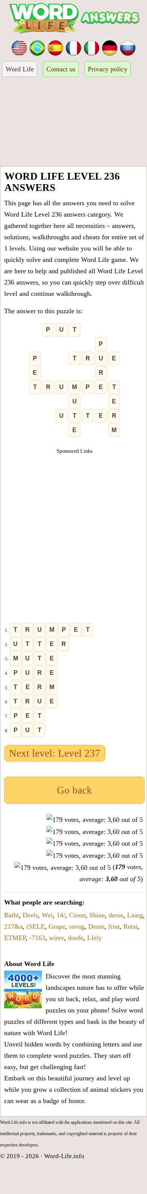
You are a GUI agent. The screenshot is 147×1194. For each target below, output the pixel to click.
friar (113, 926)
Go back (74, 790)
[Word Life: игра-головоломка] (128, 47)
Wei (47, 915)
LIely (94, 938)
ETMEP (15, 938)
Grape (57, 926)
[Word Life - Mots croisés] (73, 47)
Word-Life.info (64, 1156)
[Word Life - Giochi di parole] (92, 47)
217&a (13, 926)
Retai (130, 926)
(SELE (35, 926)
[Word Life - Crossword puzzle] (19, 47)
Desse (96, 926)
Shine (97, 915)
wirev (56, 938)
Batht (11, 915)
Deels (30, 915)
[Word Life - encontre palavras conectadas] (37, 47)
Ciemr (77, 915)
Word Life (20, 69)
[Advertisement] (73, 122)
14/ (61, 915)
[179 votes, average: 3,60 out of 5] (94, 819)
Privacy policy (107, 69)
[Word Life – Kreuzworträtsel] (110, 47)
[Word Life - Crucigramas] (55, 47)
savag (76, 926)
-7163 (37, 938)
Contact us (60, 69)
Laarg (135, 915)
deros (116, 915)
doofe (75, 938)
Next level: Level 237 (54, 753)
